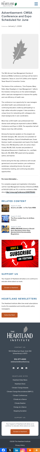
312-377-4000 (20, 359)
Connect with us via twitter (18, 368)
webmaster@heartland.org (20, 362)
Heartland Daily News (20, 380)
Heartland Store (20, 384)
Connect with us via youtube (22, 368)
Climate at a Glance (20, 399)
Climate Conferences (20, 395)
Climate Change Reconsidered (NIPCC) (20, 391)
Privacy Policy (20, 445)
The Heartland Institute (10, 4)
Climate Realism (20, 403)
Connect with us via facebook (14, 368)
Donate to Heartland (11, 287)
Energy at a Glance (20, 407)
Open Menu (36, 4)
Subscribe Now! (9, 315)
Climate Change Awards (20, 388)
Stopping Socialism (20, 411)
